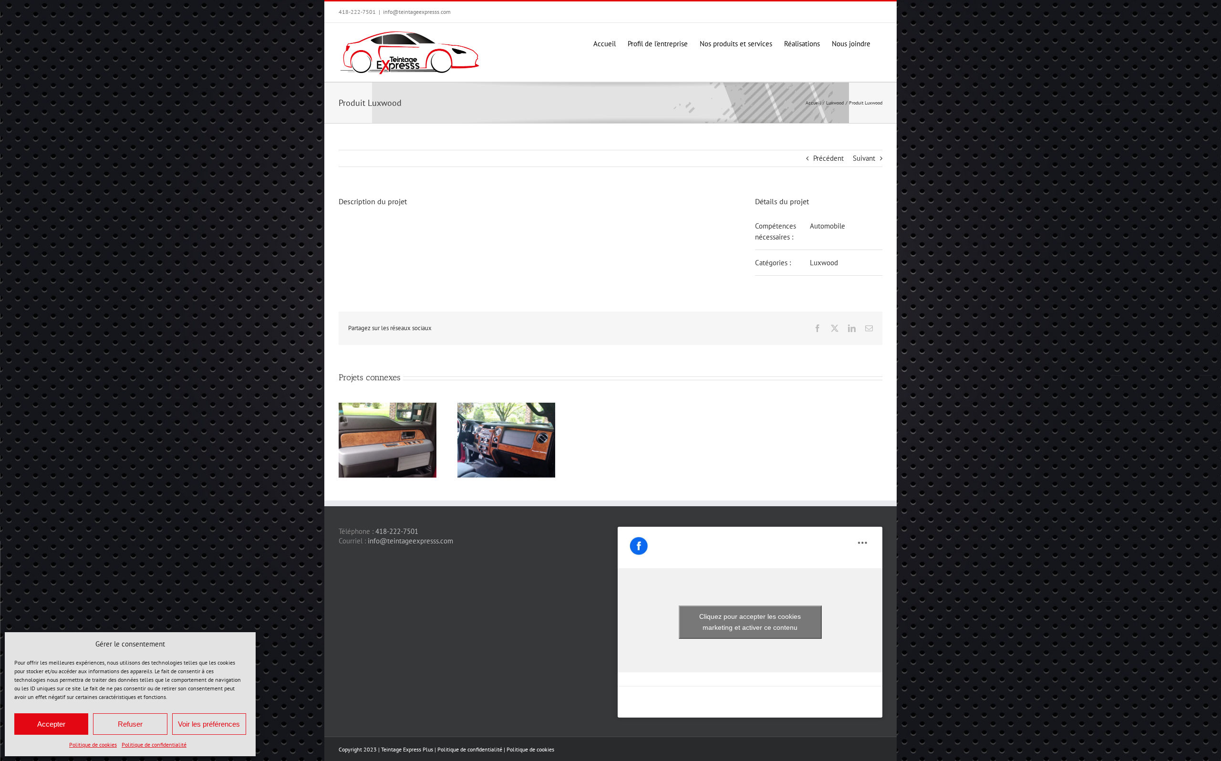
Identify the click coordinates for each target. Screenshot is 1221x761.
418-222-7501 (396, 531)
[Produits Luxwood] (387, 407)
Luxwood (824, 262)
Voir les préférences (209, 724)
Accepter (51, 724)
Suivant (864, 158)
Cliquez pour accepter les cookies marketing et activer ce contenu (750, 622)
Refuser (130, 724)
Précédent (828, 158)
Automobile (827, 225)
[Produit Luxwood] (506, 407)
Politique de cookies (93, 744)
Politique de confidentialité (154, 744)
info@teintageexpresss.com (417, 11)
